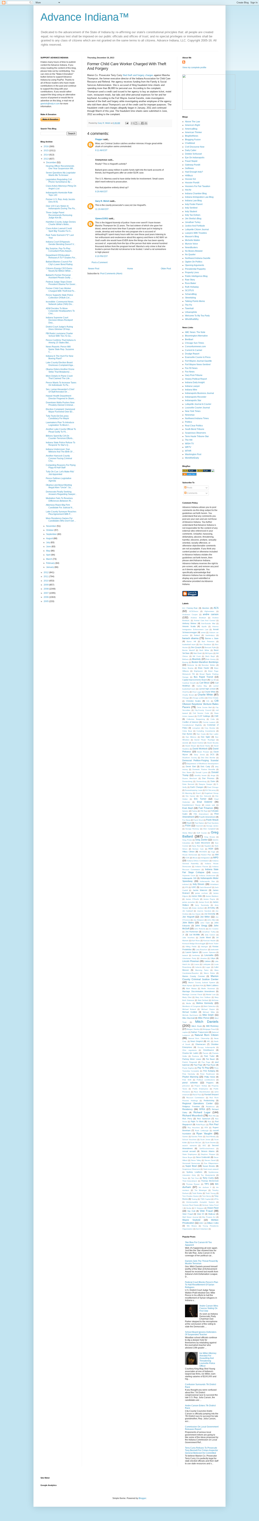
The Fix (188, 305)
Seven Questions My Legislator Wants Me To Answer (61, 173)
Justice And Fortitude (195, 226)
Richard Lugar (202, 1112)
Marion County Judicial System (201, 982)
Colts (213, 719)
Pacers (205, 1053)
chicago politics (198, 698)
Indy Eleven (198, 884)
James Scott (204, 902)
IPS (186, 887)
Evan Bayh (187, 808)
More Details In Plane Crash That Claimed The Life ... (59, 377)
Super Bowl (191, 1166)
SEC (204, 1145)
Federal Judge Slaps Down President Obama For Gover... (61, 283)
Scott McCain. (196, 1142)
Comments (191, 493)
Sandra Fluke (196, 1136)
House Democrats (189, 855)
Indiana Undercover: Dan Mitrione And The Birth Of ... (60, 450)
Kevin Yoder (213, 944)
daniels (185, 743)
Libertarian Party (189, 958)
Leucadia (208, 955)
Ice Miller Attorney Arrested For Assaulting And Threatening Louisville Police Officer (207, 1359)
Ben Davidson (205, 644)
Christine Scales (193, 701)
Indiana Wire (191, 389)
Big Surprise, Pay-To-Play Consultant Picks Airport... (59, 249)
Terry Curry (208, 1178)
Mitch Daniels (206, 1021)
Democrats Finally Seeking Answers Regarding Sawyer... (61, 492)
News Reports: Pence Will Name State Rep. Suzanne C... (60, 349)
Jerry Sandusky (202, 905)
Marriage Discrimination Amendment (198, 991)
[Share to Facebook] (142, 123)
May (48, 551)
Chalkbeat (190, 143)
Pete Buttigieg (209, 1071)
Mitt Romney (212, 1026)
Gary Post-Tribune (193, 375)
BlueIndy (196, 659)
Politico (188, 422)
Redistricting (209, 1100)
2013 (46, 159)
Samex (185, 1136)
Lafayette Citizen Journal (197, 229)
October (50, 530)
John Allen (211, 920)
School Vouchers (189, 1139)
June (48, 546)
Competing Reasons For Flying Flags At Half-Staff (61, 466)
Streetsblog (190, 297)
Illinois (195, 858)
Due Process (208, 778)
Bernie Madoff (188, 650)
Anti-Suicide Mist (208, 623)
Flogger (99, 139)
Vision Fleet (213, 1208)
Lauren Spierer (191, 952)
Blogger (142, 1498)
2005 (46, 601)
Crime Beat (187, 731)
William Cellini (212, 1223)
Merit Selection (210, 1006)
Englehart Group (211, 793)
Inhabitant (214, 884)
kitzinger (204, 946)
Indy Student (191, 211)
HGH (210, 849)
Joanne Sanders (204, 911)
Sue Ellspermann (211, 1163)
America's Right (192, 125)
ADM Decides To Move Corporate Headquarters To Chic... (60, 311)
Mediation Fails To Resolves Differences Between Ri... (59, 499)
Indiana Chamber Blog (196, 193)
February (50, 563)
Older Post (166, 268)
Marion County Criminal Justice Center (200, 978)
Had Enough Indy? (194, 172)
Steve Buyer (187, 1157)
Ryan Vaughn (204, 1133)
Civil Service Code (201, 713)
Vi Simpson (199, 1208)
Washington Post (193, 454)
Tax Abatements (208, 1175)
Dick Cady (205, 766)
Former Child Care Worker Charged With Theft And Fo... (61, 289)
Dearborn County (189, 758)
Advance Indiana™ (85, 17)
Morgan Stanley (193, 1029)
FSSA (188, 825)
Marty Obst (187, 997)
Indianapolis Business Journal (199, 393)
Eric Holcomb (205, 796)
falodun (185, 811)
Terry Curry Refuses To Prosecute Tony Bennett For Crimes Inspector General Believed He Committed (201, 1450)
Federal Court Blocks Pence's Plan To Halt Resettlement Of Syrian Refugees (201, 1285)
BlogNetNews (191, 136)
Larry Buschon (202, 949)
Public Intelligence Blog (196, 276)
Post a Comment (99, 262)
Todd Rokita (197, 1193)
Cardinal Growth (189, 683)
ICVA (187, 858)
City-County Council (203, 710)
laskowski (214, 949)
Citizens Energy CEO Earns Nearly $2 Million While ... (59, 269)
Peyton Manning (190, 1077)
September (51, 534)
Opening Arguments (194, 265)
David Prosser (203, 752)
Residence (210, 1107)
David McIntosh (200, 748)
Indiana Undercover (207, 875)
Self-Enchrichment (206, 1148)
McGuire (215, 1000)
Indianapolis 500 (189, 878)
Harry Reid (196, 846)
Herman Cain (198, 849)
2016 (46, 146)
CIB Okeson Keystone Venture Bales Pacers (200, 704)
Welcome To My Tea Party (197, 315)
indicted (185, 884)
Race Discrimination (202, 1092)
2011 (46, 576)
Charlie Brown (188, 695)
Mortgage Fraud (209, 1029)
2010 (46, 580)
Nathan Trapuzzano (199, 1032)
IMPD (215, 857)
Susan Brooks (209, 1166)
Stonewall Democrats (191, 1163)
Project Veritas (201, 1086)
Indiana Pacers (201, 866)
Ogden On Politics (193, 261)
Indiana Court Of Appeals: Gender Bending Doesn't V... (60, 243)
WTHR (188, 451)
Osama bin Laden (190, 1053)
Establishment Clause (191, 805)
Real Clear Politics (194, 425)
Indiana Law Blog (193, 200)
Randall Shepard (211, 1094)
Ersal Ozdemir (204, 802)
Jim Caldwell (187, 911)
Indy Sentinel (191, 208)
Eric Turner (200, 799)
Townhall (189, 308)
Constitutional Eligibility (192, 725)
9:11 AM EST (101, 150)
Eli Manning (187, 793)
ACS (216, 607)
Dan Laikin (213, 734)
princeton (186, 1086)
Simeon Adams (208, 1151)
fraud (189, 823)
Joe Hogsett (188, 917)
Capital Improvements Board (194, 680)
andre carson (210, 614)
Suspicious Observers (195, 433)
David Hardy (205, 746)
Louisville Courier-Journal (197, 407)
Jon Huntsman (191, 932)
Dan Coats (201, 734)
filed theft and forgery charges (138, 75)
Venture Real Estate (190, 1205)
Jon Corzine (213, 929)
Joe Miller (205, 917)
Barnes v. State (211, 638)
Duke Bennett (188, 784)
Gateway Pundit (192, 165)
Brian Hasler (203, 668)
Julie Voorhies (188, 938)
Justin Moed (205, 937)
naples (185, 1032)
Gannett (199, 826)
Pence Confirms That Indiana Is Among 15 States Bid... (61, 341)
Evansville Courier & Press (198, 357)
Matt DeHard (203, 1000)
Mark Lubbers (212, 985)
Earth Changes (196, 787)
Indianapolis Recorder (195, 397)
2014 (46, 155)
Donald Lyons (201, 772)
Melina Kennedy (204, 1003)
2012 (46, 572)
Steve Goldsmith (203, 1157)
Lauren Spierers (209, 952)
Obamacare (200, 1044)
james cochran (201, 893)
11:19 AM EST (102, 209)
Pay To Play (203, 1068)
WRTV (188, 447)
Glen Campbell (209, 829)
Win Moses (192, 1226)
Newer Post (93, 268)
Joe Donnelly (209, 914)
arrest (203, 632)
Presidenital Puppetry (195, 269)
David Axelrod (198, 743)
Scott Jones (205, 1139)
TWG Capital (206, 1199)
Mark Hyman (187, 985)
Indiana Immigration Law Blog (199, 197)
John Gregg (201, 925)
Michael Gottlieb (189, 1012)
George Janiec (212, 826)
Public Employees (200, 1089)
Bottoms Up (192, 665)
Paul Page (198, 1065)
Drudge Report (192, 353)
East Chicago (212, 787)
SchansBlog (191, 294)
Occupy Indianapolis (206, 1047)
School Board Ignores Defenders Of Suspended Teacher (200, 1333)
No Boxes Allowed (193, 251)
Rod (209, 1122)
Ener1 (198, 793)
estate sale (210, 805)
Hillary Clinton (188, 852)
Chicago (185, 698)
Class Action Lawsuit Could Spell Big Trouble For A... (59, 229)
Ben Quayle (196, 647)
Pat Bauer (210, 1059)
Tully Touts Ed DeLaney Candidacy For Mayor (57, 417)
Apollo (204, 626)
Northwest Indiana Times (197, 418)
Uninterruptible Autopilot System (200, 1202)
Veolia (188, 1208)
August (49, 538)
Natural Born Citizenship (198, 1038)
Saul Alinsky (211, 1136)
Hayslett (207, 846)
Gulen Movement (202, 843)
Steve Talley (196, 1160)
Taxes (184, 1178)
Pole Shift (186, 1080)
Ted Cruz (195, 1178)
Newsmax (190, 415)
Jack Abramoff (206, 887)
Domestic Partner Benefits (203, 769)
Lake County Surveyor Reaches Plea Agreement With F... (61, 512)
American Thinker (193, 132)
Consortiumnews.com (195, 346)
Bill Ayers (209, 653)
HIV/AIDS (203, 852)
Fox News (190, 371)
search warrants (189, 1145)
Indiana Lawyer (192, 386)
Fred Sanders (212, 823)
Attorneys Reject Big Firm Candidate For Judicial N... (60, 506)
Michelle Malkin (192, 240)
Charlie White (205, 694)
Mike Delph (208, 1015)
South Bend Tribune (194, 429)
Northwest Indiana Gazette (197, 258)
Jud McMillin (194, 935)
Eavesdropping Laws (193, 790)
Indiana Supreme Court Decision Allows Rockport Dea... (59, 320)
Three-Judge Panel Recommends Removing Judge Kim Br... (59, 215)
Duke (213, 781)
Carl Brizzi (204, 683)
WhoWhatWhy (192, 319)
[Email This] (132, 123)
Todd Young (211, 1193)
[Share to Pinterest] (146, 123)
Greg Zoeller (201, 840)
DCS (212, 754)
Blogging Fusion (193, 139)
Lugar (207, 967)
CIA (207, 701)
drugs (213, 775)
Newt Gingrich (196, 1041)
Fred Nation (199, 823)
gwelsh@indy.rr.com (50, 103)
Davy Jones (199, 755)
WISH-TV (189, 443)
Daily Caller (190, 150)
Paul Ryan (210, 1065)
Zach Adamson (202, 1229)
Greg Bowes (209, 837)
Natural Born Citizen (206, 1035)
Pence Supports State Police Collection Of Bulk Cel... (59, 296)
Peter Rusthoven (207, 1074)
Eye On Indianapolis (194, 157)
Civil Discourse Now (194, 147)
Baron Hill (191, 641)
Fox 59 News (191, 368)
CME (216, 716)
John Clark (205, 923)
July (48, 542)
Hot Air (188, 190)
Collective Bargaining (196, 719)
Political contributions (206, 1080)
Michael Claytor (208, 1009)
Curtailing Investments (205, 731)
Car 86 (213, 680)
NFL (208, 1041)
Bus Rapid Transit (203, 677)
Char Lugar (196, 692)
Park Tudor (209, 1056)
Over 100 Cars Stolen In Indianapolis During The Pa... (61, 207)
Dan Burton (187, 734)
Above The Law (192, 121)
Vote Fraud (206, 1210)
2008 (46, 589)
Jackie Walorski (200, 890)
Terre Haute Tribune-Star (197, 436)
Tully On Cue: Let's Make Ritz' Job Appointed (60, 472)
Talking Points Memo (195, 301)
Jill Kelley (211, 908)
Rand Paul (197, 1095)
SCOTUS (189, 290)
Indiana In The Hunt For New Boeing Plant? (59, 357)
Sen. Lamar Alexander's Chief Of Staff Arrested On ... (60, 390)
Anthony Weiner (189, 623)
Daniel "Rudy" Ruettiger (204, 740)
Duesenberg (187, 781)
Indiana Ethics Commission (198, 861)
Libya (213, 958)
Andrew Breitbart (198, 618)
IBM (216, 855)
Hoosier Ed (190, 179)
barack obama (190, 638)
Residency (187, 1109)
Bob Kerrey (211, 659)
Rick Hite (212, 1116)
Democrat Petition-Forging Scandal (200, 760)
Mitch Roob (197, 1026)
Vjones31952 (101, 218)
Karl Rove (196, 941)
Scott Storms (210, 1142)
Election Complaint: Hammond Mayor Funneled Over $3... (60, 410)
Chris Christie (213, 698)
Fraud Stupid (191, 161)
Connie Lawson (209, 722)
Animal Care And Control (204, 620)
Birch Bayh (210, 656)
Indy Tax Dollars (192, 215)
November (51, 526)
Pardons (195, 1056)
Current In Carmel (193, 350)
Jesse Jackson (198, 908)
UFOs (216, 1199)
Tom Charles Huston (190, 1196)
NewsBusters (191, 247)
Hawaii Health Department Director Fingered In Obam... (60, 397)
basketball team (189, 644)
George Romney (192, 829)
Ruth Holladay (192, 287)
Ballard (197, 635)
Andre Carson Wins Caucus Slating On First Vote (208, 1308)
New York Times (193, 411)
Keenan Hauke (209, 941)
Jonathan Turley (193, 222)
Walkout (211, 1214)
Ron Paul (213, 1124)
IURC (194, 887)
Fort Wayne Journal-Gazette (198, 361)
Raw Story (190, 279)
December (51, 162)
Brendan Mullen (208, 665)
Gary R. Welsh (102, 201)
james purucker (188, 902)
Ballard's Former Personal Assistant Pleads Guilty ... (59, 276)
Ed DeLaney (210, 790)
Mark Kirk (199, 985)
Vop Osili (191, 1211)
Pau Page (206, 1062)
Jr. (183, 935)
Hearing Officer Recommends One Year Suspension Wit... (60, 167)
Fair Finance (206, 808)
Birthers (185, 659)
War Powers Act (208, 1217)
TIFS (206, 1184)
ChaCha (185, 692)
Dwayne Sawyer (205, 784)
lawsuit (185, 955)
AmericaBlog (191, 129)
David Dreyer (190, 746)
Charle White (210, 692)
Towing (194, 1199)
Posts (189, 487)
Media (188, 1003)
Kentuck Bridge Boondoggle (193, 944)
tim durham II (205, 1187)
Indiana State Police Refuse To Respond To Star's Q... (60, 443)
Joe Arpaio (196, 914)
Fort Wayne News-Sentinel (198, 364)
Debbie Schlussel (193, 154)
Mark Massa (191, 988)
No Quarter (190, 254)
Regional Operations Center (197, 1103)
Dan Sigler (205, 737)
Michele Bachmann (190, 1015)
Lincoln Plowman (190, 961)
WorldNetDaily (192, 458)
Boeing (185, 662)
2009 (46, 585)
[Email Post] (126, 123)
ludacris (198, 967)
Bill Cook (197, 656)
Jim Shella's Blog (193, 218)
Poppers (210, 1083)
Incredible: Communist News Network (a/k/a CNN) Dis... (59, 302)
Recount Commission (195, 1098)
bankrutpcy (210, 635)
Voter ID (200, 1214)
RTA (206, 1128)
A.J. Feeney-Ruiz (190, 608)
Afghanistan (209, 611)
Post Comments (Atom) (111, 273)
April (48, 555)
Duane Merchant (189, 778)
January (50, 567)
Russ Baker (190, 283)
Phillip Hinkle (209, 1077)
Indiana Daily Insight (195, 382)
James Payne (209, 899)
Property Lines (192, 272)
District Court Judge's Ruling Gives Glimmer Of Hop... (59, 328)
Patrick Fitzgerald (189, 1062)
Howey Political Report (196, 379)
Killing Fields (191, 946)
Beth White (204, 650)
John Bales (188, 922)
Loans (196, 964)
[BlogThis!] (136, 123)
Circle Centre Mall (204, 707)
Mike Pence (203, 1018)
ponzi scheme (190, 1082)
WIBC (201, 1223)
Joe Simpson (198, 920)
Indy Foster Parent (193, 204)
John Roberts (199, 929)
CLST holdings (204, 716)
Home (130, 268)
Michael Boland (189, 1009)
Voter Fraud (187, 1214)
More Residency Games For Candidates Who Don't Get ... (61, 519)
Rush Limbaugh (201, 1130)
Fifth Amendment (201, 814)
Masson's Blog (192, 236)
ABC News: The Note (195, 332)
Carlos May (202, 686)
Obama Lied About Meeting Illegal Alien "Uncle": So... (59, 486)
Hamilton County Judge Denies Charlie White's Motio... (61, 223)
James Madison (212, 896)
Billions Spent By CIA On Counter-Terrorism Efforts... (60, 437)
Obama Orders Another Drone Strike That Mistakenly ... (60, 370)
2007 (46, 593)
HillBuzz (189, 175)
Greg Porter (187, 840)
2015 (46, 150)
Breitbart (189, 339)
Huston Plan (206, 855)
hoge (213, 852)
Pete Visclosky (188, 1074)
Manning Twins (202, 970)
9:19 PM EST (101, 256)
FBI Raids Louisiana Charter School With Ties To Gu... (59, 334)
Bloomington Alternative (196, 336)
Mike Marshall (188, 1018)
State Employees (189, 1154)
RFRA (202, 1109)
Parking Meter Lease (191, 1059)
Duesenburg (201, 781)
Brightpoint (198, 671)
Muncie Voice (191, 244)
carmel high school (207, 689)
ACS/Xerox (193, 611)
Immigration (205, 858)
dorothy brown (201, 775)
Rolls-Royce (201, 1125)
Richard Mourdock (192, 1115)
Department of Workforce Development (202, 764)
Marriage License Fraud (192, 994)
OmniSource (208, 1050)
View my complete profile (194, 67)
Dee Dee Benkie (208, 758)
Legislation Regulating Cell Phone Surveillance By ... (59, 180)
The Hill (188, 440)
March (49, 559)
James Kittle (196, 896)
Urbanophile (191, 312)
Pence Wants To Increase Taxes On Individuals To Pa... (61, 383)
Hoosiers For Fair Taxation (197, 186)
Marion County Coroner (193, 976)
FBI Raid (204, 811)
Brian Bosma (187, 668)
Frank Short (198, 820)
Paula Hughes (188, 1068)
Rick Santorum (203, 1119)
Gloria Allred (187, 833)
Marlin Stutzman (208, 988)
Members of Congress (191, 1006)
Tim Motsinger (201, 1190)
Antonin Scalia (189, 626)
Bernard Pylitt (210, 647)
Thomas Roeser (193, 1184)
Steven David (210, 1160)
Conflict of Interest (190, 722)
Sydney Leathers (194, 1172)
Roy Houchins (194, 1128)
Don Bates (187, 772)
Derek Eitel (191, 766)
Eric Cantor (190, 796)
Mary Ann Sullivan (203, 997)
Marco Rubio (209, 973)
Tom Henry (206, 1196)
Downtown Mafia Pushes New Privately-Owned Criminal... (60, 403)
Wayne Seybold (191, 1220)
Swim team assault (210, 1169)
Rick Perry (187, 1119)
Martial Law (210, 994)
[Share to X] (139, 123)
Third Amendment (189, 1181)
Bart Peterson (208, 641)
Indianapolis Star (193, 400)
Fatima (194, 811)
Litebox (208, 961)
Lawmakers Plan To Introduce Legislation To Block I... (60, 423)
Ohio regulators (189, 1050)
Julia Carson (210, 935)
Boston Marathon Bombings (205, 662)
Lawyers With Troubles (196, 233)
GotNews (189, 168)
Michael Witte (209, 1012)
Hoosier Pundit (192, 182)
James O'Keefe (192, 899)
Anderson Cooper (190, 614)
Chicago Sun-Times (194, 343)
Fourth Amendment (207, 817)
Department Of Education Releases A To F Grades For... (61, 256)
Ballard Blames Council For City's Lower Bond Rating (59, 262)
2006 (46, 597)
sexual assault (189, 1151)
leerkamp (196, 955)
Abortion (205, 608)
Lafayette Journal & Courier (198, 404)
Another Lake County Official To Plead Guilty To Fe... (61, 430)
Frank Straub (212, 820)
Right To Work (197, 1121)
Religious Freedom (191, 1106)
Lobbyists (206, 964)
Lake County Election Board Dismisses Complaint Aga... (60, 363)
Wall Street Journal (190, 1217)
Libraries (203, 958)
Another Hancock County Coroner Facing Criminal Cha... (59, 458)
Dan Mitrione (191, 737)
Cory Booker (210, 728)
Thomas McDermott (209, 1181)
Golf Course (202, 833)
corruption (196, 728)
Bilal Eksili (197, 653)
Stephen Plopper (208, 1154)
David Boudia (212, 743)
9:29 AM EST (101, 191)
